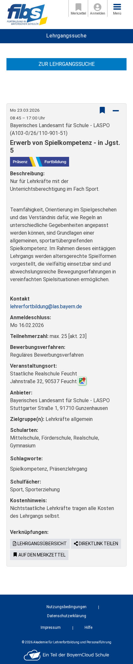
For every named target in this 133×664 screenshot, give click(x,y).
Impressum (51, 627)
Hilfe (88, 627)
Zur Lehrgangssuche (66, 64)
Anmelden (97, 13)
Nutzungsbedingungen (66, 607)
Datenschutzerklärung (66, 616)
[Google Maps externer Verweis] (82, 380)
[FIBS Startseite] (27, 14)
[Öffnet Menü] (117, 6)
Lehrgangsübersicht (41, 543)
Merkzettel (78, 13)
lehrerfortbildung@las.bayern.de (46, 306)
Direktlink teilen (98, 543)
